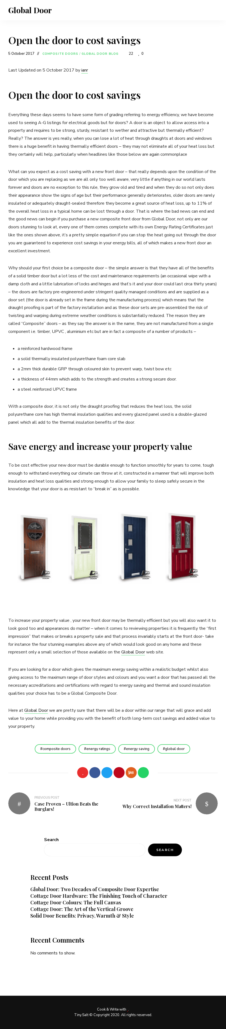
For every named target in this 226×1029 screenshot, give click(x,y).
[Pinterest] (119, 772)
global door (175, 748)
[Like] (82, 772)
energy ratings (98, 748)
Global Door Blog (100, 54)
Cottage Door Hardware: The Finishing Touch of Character (98, 896)
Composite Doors (60, 54)
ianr (84, 70)
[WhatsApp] (143, 772)
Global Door (30, 10)
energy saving (137, 748)
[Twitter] (106, 772)
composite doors (56, 748)
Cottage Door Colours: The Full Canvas (75, 902)
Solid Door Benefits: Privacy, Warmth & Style (82, 915)
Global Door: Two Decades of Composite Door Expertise (94, 889)
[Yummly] (131, 772)
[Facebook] (94, 772)
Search (51, 840)
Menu (212, 10)
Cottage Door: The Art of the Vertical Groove (81, 909)
